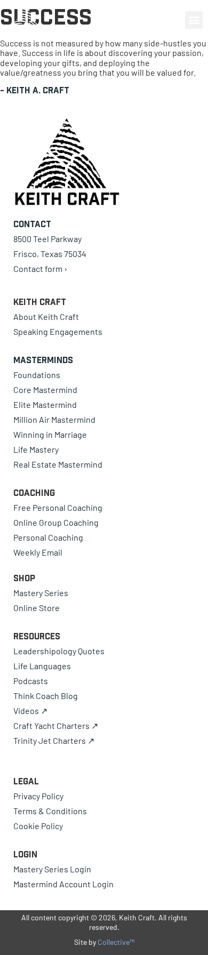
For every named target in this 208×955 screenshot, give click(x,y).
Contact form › (40, 268)
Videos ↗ (30, 710)
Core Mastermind (45, 389)
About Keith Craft (46, 316)
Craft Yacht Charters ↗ (55, 725)
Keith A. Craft (37, 90)
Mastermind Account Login (63, 884)
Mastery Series (40, 593)
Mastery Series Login (52, 869)
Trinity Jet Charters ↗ (53, 740)
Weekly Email (37, 552)
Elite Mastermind (45, 404)
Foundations (36, 375)
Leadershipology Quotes (59, 651)
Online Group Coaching (56, 522)
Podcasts (30, 681)
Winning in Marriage (50, 434)
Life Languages (42, 666)
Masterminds (43, 360)
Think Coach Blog (45, 696)
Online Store (36, 608)
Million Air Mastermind (54, 419)
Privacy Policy (38, 796)
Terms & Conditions (50, 811)
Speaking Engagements (57, 331)
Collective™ (116, 941)
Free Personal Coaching (57, 507)
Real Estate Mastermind (57, 464)
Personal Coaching (48, 537)
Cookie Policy (38, 826)
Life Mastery (36, 449)
